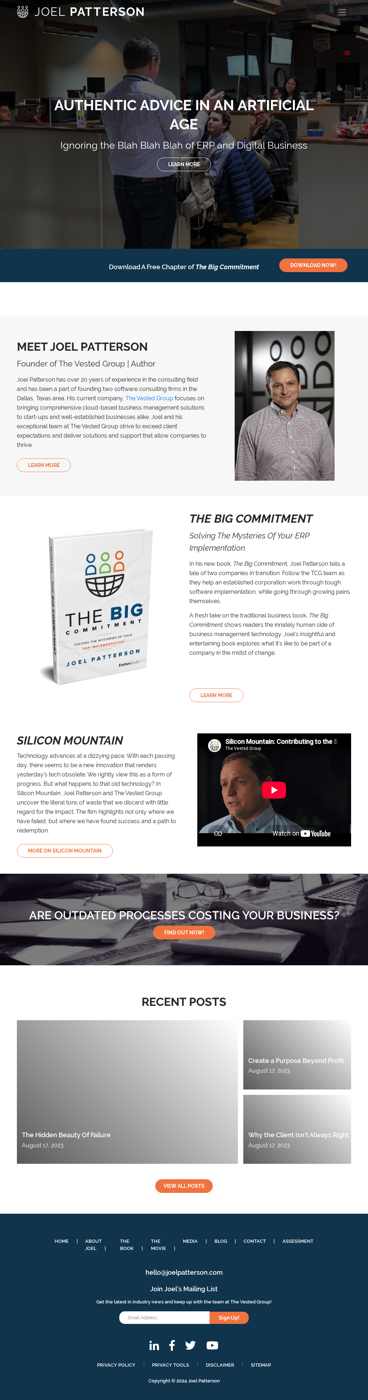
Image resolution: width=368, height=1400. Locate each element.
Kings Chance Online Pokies (47, 45)
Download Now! (313, 265)
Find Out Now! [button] (184, 932)
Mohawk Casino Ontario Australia (44, 184)
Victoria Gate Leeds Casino (46, 30)
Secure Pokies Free (36, 38)
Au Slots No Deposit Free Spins (41, 147)
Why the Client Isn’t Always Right (298, 1135)
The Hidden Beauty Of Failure (66, 1135)
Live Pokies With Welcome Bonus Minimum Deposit (61, 97)
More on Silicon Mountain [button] (65, 851)
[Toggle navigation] (342, 12)
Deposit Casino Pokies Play (35, 165)
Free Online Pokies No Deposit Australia (46, 79)
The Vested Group (149, 398)
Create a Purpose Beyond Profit (296, 1060)
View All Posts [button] (184, 1186)
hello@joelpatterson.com (184, 1272)
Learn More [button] (44, 465)
